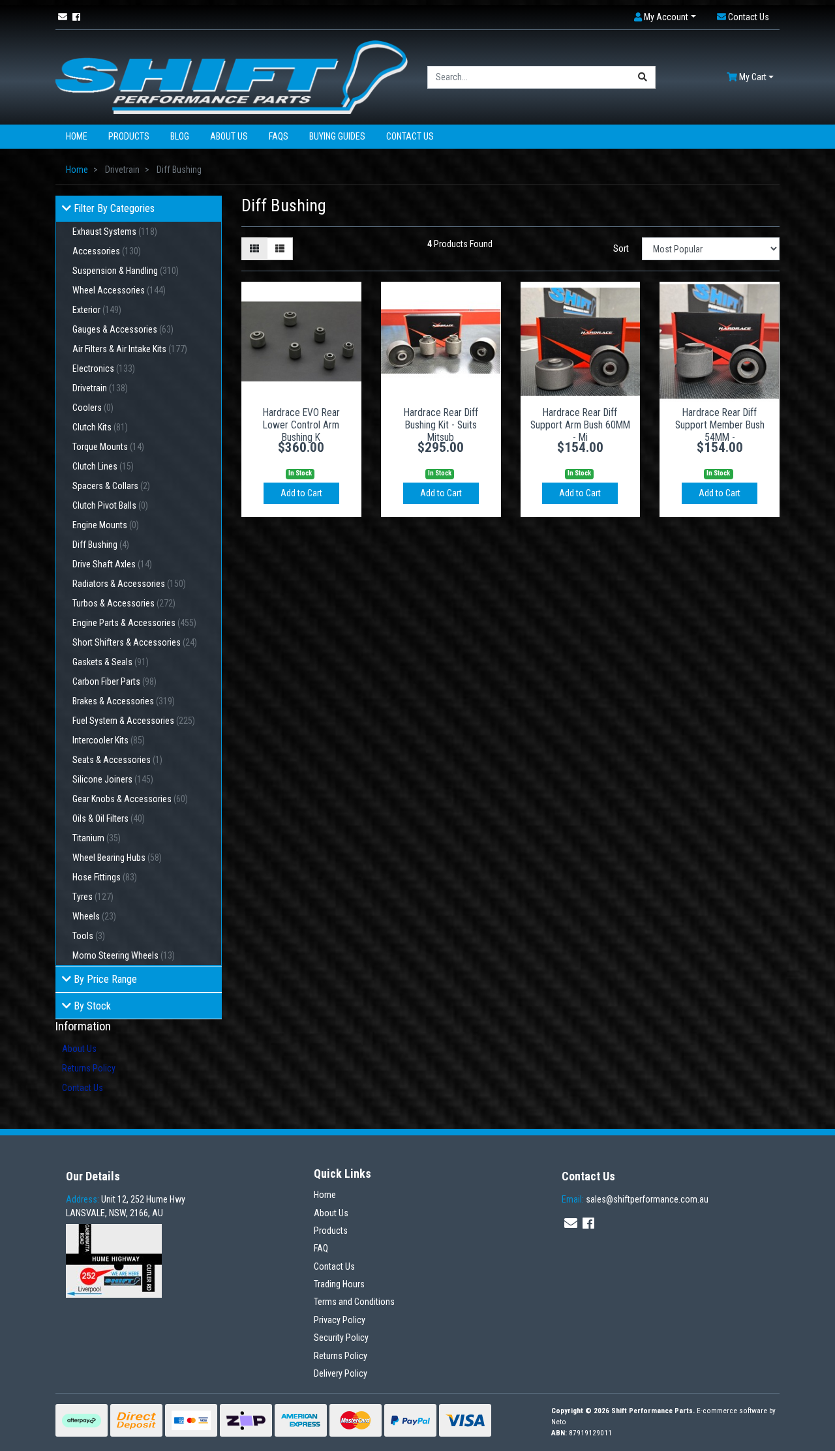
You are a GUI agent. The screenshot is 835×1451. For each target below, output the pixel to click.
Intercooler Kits (108, 740)
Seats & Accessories (117, 760)
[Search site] (643, 77)
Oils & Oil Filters (108, 818)
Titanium (96, 838)
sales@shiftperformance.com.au (635, 1199)
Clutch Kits (100, 427)
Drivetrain (100, 388)
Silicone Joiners (112, 779)
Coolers (93, 407)
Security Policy (341, 1337)
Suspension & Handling (125, 270)
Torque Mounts (108, 446)
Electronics (103, 368)
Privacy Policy (339, 1320)
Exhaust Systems (114, 231)
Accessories (106, 251)
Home (76, 136)
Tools (88, 936)
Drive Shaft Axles (112, 564)
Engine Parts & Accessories (134, 623)
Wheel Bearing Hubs (117, 857)
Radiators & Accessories (129, 583)
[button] (665, 17)
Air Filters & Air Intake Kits (129, 349)
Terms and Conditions (354, 1301)
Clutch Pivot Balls (110, 505)
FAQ (321, 1248)
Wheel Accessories (119, 290)
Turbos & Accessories (123, 603)
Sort (621, 248)
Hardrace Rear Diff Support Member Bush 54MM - (720, 424)
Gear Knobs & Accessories (130, 799)
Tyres (93, 896)
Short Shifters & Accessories (134, 642)
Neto (558, 1422)
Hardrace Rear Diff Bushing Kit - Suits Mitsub (441, 424)
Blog (179, 136)
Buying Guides (337, 136)
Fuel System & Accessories (133, 720)
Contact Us (410, 136)
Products (128, 136)
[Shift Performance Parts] (231, 76)
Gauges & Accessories (123, 329)
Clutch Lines (103, 466)
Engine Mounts (105, 525)
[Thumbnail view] (254, 248)
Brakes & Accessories (123, 701)
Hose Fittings (104, 877)
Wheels (94, 916)
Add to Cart (301, 493)
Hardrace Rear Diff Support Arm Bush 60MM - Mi (580, 424)
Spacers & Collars (111, 486)
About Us (229, 136)
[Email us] (62, 17)
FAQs (278, 136)
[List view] (280, 248)
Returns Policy (88, 1068)
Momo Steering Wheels (123, 955)
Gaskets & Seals (110, 662)
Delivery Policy (340, 1373)
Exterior (96, 310)
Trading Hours (339, 1284)
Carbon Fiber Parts (114, 681)
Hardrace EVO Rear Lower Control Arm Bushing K (301, 424)
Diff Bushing (100, 544)
